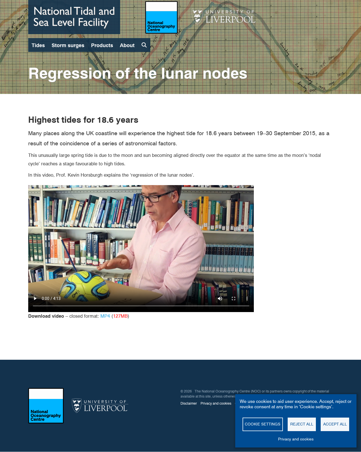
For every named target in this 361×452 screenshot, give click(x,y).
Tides (38, 45)
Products (102, 45)
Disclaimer (188, 403)
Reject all (301, 424)
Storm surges (68, 45)
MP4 (105, 316)
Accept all (335, 424)
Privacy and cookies (296, 439)
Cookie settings (262, 424)
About (127, 45)
